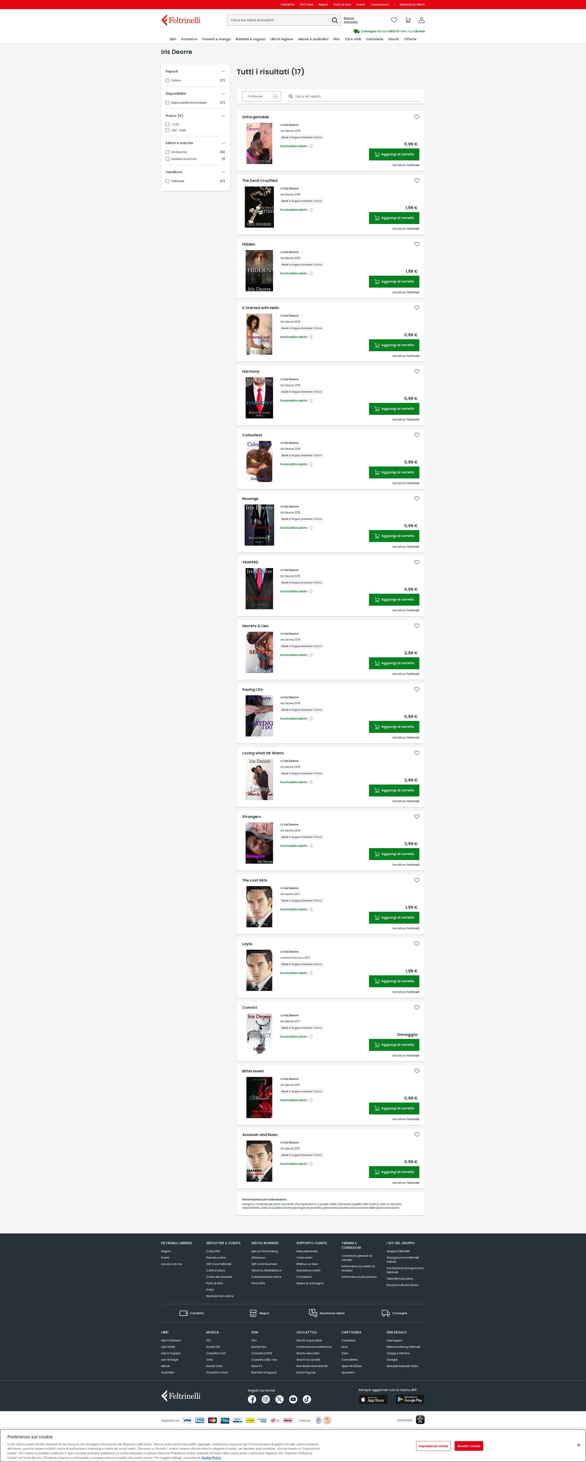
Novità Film (259, 1347)
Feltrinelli (177, 181)
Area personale (306, 1251)
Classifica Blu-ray (264, 1360)
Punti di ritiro (342, 4)
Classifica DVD (261, 1353)
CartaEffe (287, 4)
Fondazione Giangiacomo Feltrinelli (405, 1270)
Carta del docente (219, 1277)
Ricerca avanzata (351, 20)
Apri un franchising (264, 1251)
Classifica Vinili (217, 1372)
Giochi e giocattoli (309, 1340)
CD (208, 1340)
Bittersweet (253, 1071)
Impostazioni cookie (433, 1446)
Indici (210, 1290)
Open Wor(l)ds (352, 1366)
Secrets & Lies (255, 625)
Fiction (176, 80)
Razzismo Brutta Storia (402, 1285)
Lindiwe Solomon (184, 159)
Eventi (361, 4)
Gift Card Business (264, 1264)
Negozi (323, 4)
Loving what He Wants (263, 753)
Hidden (248, 244)
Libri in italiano (171, 1340)
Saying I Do (252, 689)
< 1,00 (175, 124)
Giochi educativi (308, 1353)
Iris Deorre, (287, 131)
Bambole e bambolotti (312, 1366)
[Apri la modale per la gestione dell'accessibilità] (420, 1419)
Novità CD (213, 1347)
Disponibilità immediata (189, 103)
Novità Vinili (214, 1366)
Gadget (392, 1360)
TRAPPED (250, 562)
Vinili (209, 1360)
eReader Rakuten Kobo (402, 1366)
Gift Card (306, 4)
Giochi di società (308, 1360)
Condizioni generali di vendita (357, 1258)
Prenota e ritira (216, 1258)
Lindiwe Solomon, (292, 958)
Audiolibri (167, 1372)
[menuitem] (172, 39)
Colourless (252, 435)
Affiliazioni (258, 1258)
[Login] (422, 20)
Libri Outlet (168, 1347)
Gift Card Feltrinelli (218, 1264)
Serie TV (256, 1366)
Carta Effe (213, 1251)
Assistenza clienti (412, 4)
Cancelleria (350, 1360)
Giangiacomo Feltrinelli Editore (403, 1260)
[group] (359, 31)
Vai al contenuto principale (180, 4)
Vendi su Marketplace (266, 1270)
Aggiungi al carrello (397, 154)
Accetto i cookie (468, 1446)
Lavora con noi (171, 1264)
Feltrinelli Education (400, 1279)
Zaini (345, 1353)
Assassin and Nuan (259, 1134)
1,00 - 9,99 (178, 130)
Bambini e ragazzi (264, 1372)
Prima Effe (258, 1283)
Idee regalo (394, 1340)
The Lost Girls (254, 880)
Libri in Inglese (170, 1353)
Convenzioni (380, 4)
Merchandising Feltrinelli (403, 1347)
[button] (335, 20)
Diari (345, 1347)
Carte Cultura (215, 1270)
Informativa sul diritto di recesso (358, 1268)
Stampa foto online (219, 1296)
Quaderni (348, 1372)
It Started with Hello (260, 307)
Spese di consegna (310, 1283)
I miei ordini (304, 1258)
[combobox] (284, 20)
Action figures (306, 1372)
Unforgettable (255, 117)
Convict (249, 1007)
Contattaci (304, 1277)
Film (254, 1340)
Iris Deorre (179, 152)
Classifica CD (215, 1353)
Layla (247, 944)
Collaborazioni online (266, 1277)
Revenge (250, 498)
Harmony (251, 371)
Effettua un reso (307, 1264)
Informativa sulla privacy (359, 1277)
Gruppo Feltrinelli (398, 1251)
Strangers (251, 816)
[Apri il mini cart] (408, 20)
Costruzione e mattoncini (314, 1347)
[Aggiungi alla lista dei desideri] (416, 116)
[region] (293, 1445)
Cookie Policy (211, 1457)
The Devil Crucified (259, 180)
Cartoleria (348, 1340)
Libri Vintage (169, 1360)
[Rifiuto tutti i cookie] (579, 1445)
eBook (165, 1366)
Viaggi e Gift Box (398, 1353)
